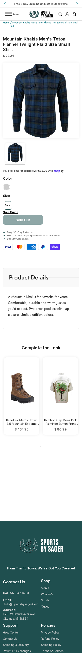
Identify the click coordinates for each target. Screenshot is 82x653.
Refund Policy (50, 638)
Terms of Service (52, 651)
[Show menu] (8, 14)
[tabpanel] (21, 396)
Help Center (11, 632)
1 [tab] (40, 446)
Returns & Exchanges (17, 651)
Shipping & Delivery (16, 644)
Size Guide (10, 212)
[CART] (74, 14)
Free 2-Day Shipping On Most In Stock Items (41, 3)
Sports (45, 600)
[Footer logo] (41, 562)
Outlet (45, 606)
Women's (47, 594)
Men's (45, 588)
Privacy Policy (50, 632)
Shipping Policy (51, 644)
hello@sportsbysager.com (20, 604)
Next (77, 4)
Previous (5, 4)
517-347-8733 (19, 593)
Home (6, 22)
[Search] (60, 14)
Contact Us (10, 638)
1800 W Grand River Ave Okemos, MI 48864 (19, 616)
